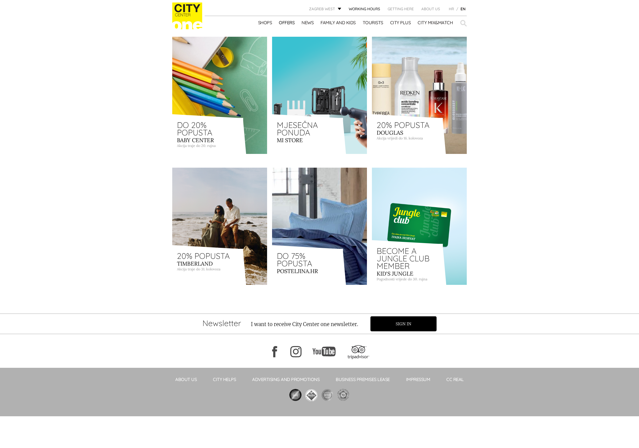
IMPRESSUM (418, 379)
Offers (287, 22)
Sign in (403, 323)
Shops (265, 22)
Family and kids (338, 22)
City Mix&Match (435, 22)
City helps (224, 379)
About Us (430, 8)
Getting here (401, 8)
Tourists (373, 22)
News (308, 22)
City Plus (400, 22)
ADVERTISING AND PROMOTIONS (286, 379)
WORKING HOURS (364, 8)
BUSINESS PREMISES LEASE (363, 379)
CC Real (455, 379)
